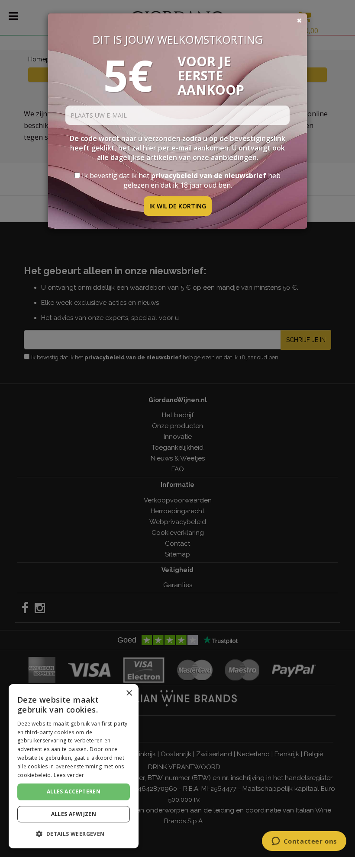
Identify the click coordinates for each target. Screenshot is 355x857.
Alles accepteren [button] (73, 791)
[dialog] (74, 766)
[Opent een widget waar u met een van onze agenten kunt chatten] (303, 842)
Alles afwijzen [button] (74, 814)
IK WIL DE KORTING (177, 206)
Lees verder (69, 775)
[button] (73, 834)
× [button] (129, 693)
